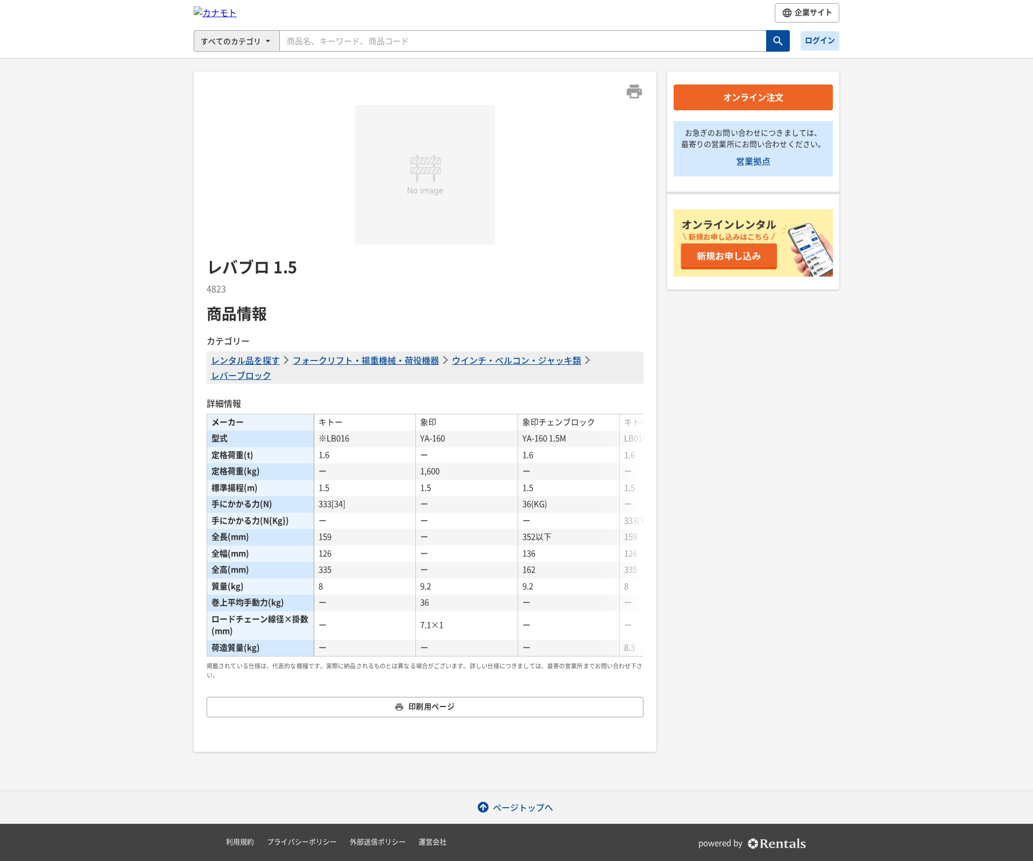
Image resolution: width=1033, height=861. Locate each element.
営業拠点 (753, 160)
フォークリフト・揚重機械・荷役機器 (366, 360)
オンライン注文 (753, 97)
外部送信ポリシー (378, 841)
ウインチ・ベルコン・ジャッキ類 (516, 360)
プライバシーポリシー (302, 841)
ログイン (820, 40)
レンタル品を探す (245, 360)
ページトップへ (523, 807)
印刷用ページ (431, 706)
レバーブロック (241, 375)
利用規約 (240, 841)
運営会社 (433, 841)
